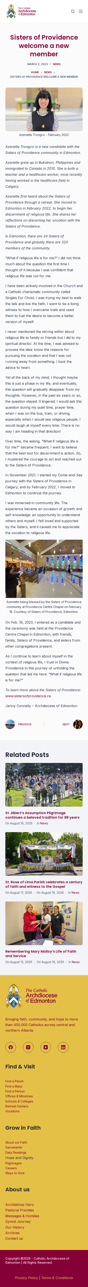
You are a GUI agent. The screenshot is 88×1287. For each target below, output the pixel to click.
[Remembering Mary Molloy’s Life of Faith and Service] (44, 923)
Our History (14, 1227)
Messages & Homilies (22, 1216)
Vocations (12, 1111)
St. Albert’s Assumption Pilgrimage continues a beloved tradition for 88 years (42, 815)
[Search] (73, 11)
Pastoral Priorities (19, 1210)
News (56, 64)
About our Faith (16, 1142)
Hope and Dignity (19, 1158)
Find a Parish (14, 1081)
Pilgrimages (13, 1163)
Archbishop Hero (19, 1204)
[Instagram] (28, 1047)
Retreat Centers (16, 1106)
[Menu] (81, 11)
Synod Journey (18, 1221)
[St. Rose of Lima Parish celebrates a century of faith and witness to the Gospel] (44, 854)
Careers (11, 1168)
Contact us (14, 1238)
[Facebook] (10, 1047)
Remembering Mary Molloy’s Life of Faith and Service (40, 953)
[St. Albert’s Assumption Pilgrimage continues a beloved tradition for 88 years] (44, 785)
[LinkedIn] (63, 1047)
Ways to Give (15, 1173)
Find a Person (15, 1091)
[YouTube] (45, 1047)
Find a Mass (13, 1086)
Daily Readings (15, 1152)
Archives (12, 1233)
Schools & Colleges (19, 1101)
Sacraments (13, 1147)
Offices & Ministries (19, 1096)
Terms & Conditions (57, 1278)
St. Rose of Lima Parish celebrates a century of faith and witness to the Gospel (43, 884)
